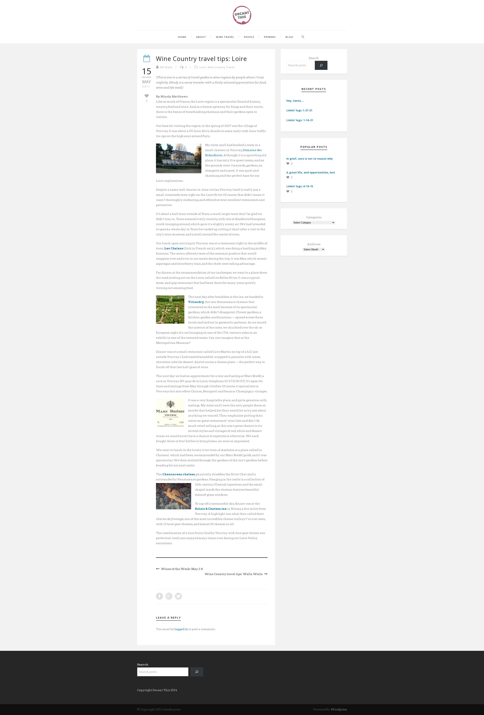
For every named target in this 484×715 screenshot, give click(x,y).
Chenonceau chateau (178, 474)
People (249, 37)
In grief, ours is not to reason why (309, 158)
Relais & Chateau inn (211, 508)
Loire (202, 67)
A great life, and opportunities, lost (310, 172)
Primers (270, 37)
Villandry (196, 302)
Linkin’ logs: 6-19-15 (299, 186)
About (201, 37)
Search (314, 58)
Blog (289, 37)
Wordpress (339, 709)
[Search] (321, 65)
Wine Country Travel (221, 67)
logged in (181, 629)
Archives (313, 244)
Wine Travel (225, 37)
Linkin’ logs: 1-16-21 (299, 120)
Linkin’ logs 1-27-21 (299, 110)
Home (182, 37)
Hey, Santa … (295, 100)
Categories (314, 217)
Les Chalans (173, 248)
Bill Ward (166, 67)
